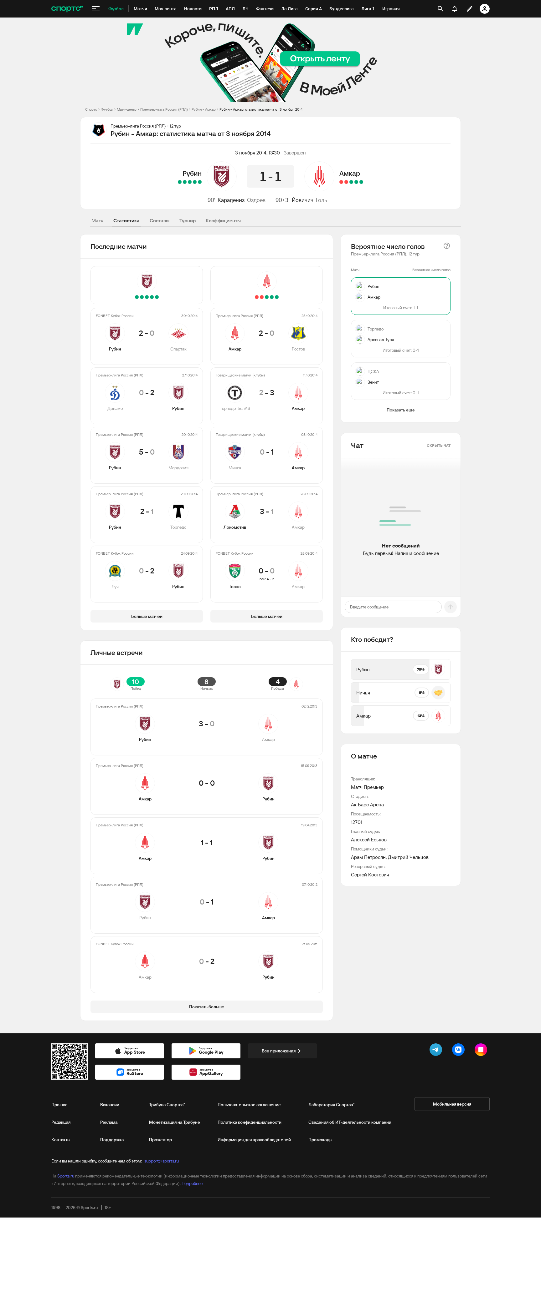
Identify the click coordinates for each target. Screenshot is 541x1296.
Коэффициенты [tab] (223, 220)
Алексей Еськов (369, 839)
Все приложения (279, 1051)
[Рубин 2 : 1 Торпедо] (185, 182)
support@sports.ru (161, 1161)
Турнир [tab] (187, 220)
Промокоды (320, 1139)
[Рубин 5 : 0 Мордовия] (190, 182)
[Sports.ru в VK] (459, 1050)
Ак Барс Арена (367, 804)
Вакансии (109, 1104)
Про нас (59, 1104)
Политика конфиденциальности (249, 1122)
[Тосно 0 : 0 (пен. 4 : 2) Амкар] (341, 182)
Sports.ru (65, 1176)
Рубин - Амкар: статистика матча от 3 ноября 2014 (260, 109)
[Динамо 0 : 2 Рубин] (195, 182)
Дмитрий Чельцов (408, 857)
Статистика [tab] (126, 220)
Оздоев (256, 200)
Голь (321, 200)
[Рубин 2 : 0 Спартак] (200, 182)
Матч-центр (127, 109)
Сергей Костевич (370, 874)
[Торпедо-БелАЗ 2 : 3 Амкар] (356, 182)
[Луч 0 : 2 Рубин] (180, 182)
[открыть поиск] (440, 8)
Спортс (91, 109)
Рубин (192, 173)
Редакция (60, 1122)
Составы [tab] (159, 220)
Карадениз (231, 200)
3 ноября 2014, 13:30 (257, 152)
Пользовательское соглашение (249, 1104)
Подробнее (192, 1183)
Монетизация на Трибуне (174, 1122)
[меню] (95, 9)
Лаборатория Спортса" (331, 1104)
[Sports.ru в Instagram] (482, 1050)
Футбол (107, 109)
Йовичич (302, 200)
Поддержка (112, 1139)
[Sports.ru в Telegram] (437, 1050)
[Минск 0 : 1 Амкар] (351, 182)
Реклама (108, 1122)
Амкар (349, 173)
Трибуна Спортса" (167, 1104)
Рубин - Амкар (204, 109)
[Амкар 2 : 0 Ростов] (361, 182)
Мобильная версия (452, 1104)
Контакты (60, 1139)
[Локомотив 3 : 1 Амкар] (346, 182)
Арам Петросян (368, 857)
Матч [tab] (97, 220)
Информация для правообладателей (254, 1139)
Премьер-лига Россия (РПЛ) (164, 109)
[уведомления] (454, 8)
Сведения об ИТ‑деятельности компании (349, 1122)
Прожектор (160, 1139)
